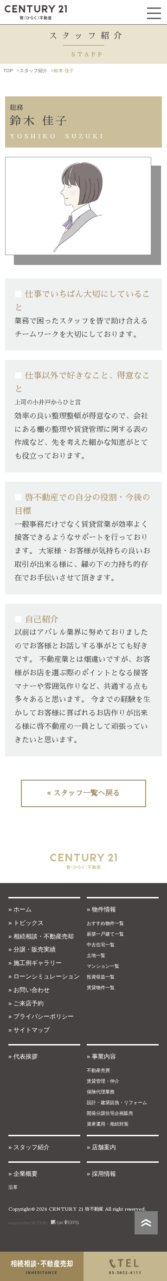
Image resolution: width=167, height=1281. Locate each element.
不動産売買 (98, 1070)
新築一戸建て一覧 (105, 934)
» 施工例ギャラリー (35, 962)
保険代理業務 (101, 1091)
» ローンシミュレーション (44, 976)
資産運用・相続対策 (107, 1123)
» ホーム (20, 909)
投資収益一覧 (101, 976)
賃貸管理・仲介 (103, 1081)
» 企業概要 (23, 1173)
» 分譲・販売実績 (32, 949)
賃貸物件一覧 (101, 987)
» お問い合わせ (29, 989)
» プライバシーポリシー (41, 1016)
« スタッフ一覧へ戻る (83, 793)
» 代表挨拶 (23, 1056)
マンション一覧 (103, 966)
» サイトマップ (29, 1029)
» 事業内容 (101, 1056)
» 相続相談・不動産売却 (41, 936)
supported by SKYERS (29, 1223)
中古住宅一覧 (101, 944)
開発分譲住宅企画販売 (110, 1113)
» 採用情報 (101, 1173)
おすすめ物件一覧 (105, 923)
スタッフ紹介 (33, 70)
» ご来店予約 (26, 1003)
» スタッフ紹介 (29, 1147)
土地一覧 (96, 955)
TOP (8, 70)
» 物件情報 (101, 909)
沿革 (13, 1187)
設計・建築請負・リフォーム (117, 1102)
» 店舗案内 (101, 1147)
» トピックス (26, 922)
